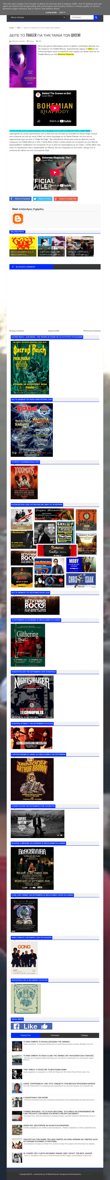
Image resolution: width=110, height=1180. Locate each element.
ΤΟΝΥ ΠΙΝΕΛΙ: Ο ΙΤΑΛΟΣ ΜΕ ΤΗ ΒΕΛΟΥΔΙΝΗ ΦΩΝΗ (44, 1070)
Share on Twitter (44, 199)
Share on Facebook (22, 199)
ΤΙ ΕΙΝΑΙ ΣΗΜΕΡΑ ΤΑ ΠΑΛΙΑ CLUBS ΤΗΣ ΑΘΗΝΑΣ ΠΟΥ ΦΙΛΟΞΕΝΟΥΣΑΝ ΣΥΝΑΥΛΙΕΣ (58, 1056)
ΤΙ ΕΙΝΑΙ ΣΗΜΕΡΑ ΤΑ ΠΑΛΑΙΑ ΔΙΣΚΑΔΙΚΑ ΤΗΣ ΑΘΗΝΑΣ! (46, 1042)
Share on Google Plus (67, 199)
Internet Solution (87, 1174)
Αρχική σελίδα (53, 331)
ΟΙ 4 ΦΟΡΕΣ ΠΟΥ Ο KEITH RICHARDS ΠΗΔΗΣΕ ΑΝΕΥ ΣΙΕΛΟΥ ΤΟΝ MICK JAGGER (57, 1153)
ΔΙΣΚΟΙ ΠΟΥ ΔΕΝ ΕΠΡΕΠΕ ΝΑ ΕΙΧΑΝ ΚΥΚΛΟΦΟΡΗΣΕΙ (46, 1126)
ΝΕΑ (39, 41)
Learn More (51, 13)
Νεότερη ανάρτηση (16, 331)
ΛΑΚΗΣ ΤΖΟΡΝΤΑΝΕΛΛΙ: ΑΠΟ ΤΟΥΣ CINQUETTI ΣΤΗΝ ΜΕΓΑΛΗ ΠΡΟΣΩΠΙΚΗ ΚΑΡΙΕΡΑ (59, 1084)
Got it (62, 13)
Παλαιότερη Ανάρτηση (92, 331)
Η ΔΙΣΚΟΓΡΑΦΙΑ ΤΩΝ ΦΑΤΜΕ (35, 1098)
